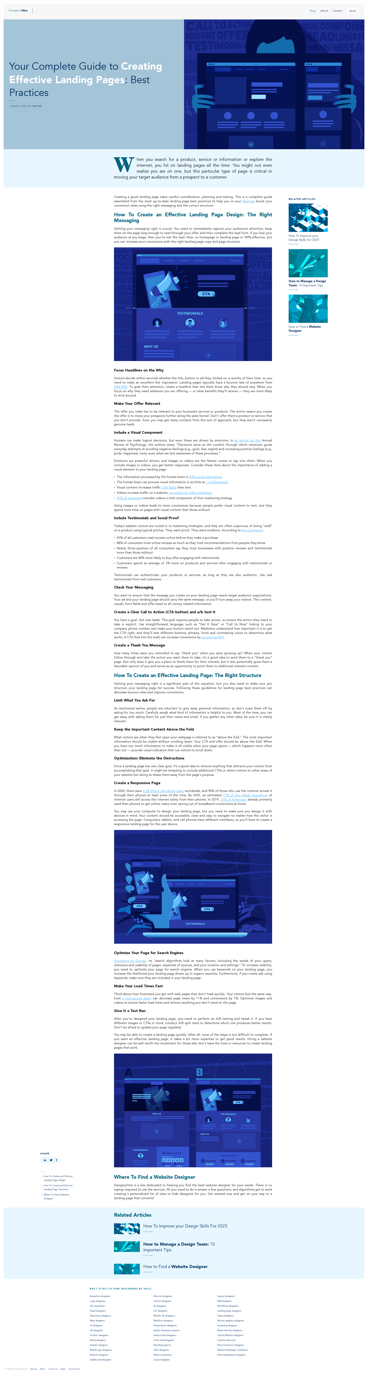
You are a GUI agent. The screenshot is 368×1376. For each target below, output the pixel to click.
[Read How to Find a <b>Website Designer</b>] (308, 309)
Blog (313, 10)
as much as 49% (213, 637)
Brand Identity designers (229, 1330)
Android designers (99, 1354)
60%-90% (120, 387)
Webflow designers (163, 1320)
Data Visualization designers (231, 1354)
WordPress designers (227, 1306)
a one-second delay (136, 998)
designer (248, 201)
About (324, 10)
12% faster (169, 487)
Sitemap (33, 1369)
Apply (352, 10)
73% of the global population (245, 795)
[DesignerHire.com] (18, 10)
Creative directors (226, 1340)
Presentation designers (165, 1325)
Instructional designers (165, 1335)
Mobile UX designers (164, 1315)
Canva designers (162, 1359)
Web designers (97, 1320)
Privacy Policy (74, 1369)
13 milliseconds (217, 482)
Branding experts (162, 1345)
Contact (337, 10)
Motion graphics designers (230, 1320)
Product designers (99, 1335)
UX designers (96, 1330)
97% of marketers (129, 498)
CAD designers (161, 1350)
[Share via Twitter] (51, 1160)
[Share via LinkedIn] (45, 1160)
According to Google (130, 961)
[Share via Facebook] (56, 1160)
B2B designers (224, 1301)
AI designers (160, 1306)
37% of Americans (234, 799)
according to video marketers (190, 493)
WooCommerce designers (230, 1345)
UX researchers (97, 1306)
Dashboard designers (100, 1359)
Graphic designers (99, 1345)
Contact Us (53, 1369)
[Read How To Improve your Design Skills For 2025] (308, 218)
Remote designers (163, 1296)
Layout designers (225, 1296)
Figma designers (225, 1315)
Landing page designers (229, 1310)
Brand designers (98, 1340)
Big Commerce (252, 530)
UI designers (96, 1325)
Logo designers (97, 1301)
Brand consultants (162, 1354)
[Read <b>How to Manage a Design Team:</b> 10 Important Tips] (308, 263)
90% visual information (205, 477)
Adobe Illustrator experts (167, 1330)
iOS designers (160, 1310)
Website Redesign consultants (232, 1350)
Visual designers (98, 1310)
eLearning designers (227, 1325)
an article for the (247, 440)
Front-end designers (164, 1340)
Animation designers (100, 1296)
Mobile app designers (101, 1350)
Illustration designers (100, 1315)
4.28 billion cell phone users (163, 791)
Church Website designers (230, 1335)
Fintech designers (162, 1301)
